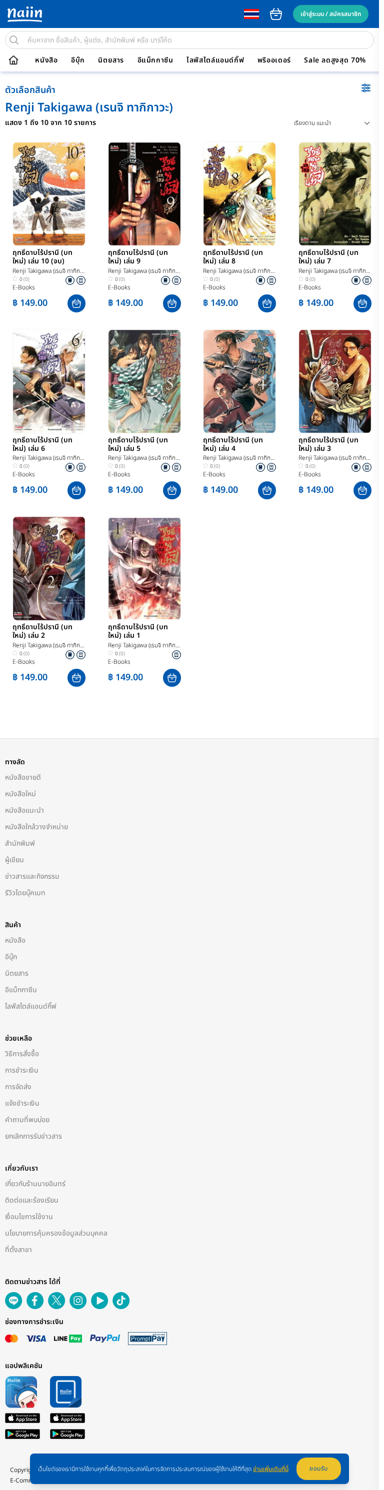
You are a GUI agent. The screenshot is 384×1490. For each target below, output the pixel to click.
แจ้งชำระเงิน (22, 1103)
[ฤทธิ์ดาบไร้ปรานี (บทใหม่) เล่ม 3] (335, 381)
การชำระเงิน (21, 1070)
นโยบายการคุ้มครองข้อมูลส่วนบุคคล (56, 1233)
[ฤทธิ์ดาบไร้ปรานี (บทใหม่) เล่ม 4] (239, 381)
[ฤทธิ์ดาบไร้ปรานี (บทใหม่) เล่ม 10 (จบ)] (49, 193)
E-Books (23, 287)
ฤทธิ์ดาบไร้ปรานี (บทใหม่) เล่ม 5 (138, 444)
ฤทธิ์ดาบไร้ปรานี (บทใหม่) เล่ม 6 (42, 444)
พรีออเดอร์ (274, 60)
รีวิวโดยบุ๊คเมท (25, 893)
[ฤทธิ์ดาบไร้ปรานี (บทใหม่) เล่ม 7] (335, 193)
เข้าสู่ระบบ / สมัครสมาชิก (330, 13)
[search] (14, 39)
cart (276, 14)
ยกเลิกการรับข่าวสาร (33, 1136)
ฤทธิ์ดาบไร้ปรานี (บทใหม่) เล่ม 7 (328, 257)
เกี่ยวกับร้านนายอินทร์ (35, 1184)
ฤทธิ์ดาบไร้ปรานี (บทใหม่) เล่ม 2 (42, 631)
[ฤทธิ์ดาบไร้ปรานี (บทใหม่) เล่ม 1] (144, 568)
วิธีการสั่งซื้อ (22, 1054)
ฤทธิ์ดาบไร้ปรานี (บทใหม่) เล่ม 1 (138, 631)
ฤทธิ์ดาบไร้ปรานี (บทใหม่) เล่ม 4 (233, 444)
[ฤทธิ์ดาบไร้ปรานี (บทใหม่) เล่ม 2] (49, 568)
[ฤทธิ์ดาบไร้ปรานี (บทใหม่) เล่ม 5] (144, 381)
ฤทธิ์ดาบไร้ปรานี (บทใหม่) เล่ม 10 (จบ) (42, 257)
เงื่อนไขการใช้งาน (29, 1217)
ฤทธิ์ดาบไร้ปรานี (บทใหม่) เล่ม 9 (138, 257)
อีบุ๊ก (78, 60)
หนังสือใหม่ (20, 794)
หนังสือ (46, 60)
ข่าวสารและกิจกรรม (32, 876)
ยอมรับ (319, 1468)
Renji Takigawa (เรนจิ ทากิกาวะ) (47, 271)
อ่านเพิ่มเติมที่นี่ (270, 1469)
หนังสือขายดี (23, 777)
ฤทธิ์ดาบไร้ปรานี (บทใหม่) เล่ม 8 (233, 257)
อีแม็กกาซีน (156, 60)
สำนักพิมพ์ (20, 843)
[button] (77, 303)
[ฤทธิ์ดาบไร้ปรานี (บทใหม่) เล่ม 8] (239, 193)
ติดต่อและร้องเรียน (31, 1200)
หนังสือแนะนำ (24, 810)
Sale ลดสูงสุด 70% (335, 60)
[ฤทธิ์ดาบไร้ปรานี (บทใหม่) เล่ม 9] (144, 193)
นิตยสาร (111, 60)
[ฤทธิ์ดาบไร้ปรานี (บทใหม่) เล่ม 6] (49, 381)
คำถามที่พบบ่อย (27, 1120)
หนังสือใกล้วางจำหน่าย (36, 827)
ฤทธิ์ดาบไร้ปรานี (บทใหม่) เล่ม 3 (328, 444)
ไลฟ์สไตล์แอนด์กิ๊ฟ (215, 60)
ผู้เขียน (14, 860)
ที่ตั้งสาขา (18, 1250)
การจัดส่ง (18, 1087)
